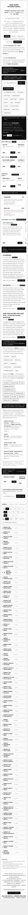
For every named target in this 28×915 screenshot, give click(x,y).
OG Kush (6, 356)
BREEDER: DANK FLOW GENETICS (12, 601)
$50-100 (14, 512)
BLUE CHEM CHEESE (9, 160)
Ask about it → (18, 135)
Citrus (6, 106)
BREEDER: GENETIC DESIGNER (11, 615)
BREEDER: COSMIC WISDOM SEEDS (12, 587)
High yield (15, 109)
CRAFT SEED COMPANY (8, 180)
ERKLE (20, 178)
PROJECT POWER (9, 477)
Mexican (21, 396)
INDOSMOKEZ (6, 161)
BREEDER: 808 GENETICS (11, 532)
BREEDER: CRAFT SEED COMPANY (12, 592)
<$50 (9, 512)
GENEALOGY (20, 36)
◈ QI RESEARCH (17, 41)
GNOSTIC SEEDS (8, 125)
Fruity (6, 102)
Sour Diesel (7, 367)
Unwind (21, 99)
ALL (7, 508)
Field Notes (20, 378)
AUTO (19, 508)
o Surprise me (8, 88)
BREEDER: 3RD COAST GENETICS (12, 528)
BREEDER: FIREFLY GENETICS (11, 611)
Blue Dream (17, 367)
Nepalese (6, 400)
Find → (21, 82)
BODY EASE (11, 519)
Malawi (14, 396)
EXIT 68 (5, 145)
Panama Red (19, 393)
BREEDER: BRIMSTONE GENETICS (13, 572)
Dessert (17, 102)
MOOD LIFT (16, 519)
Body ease (13, 99)
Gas (11, 102)
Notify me (20, 496)
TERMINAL (13, 36)
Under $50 (7, 113)
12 (16, 515)
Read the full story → (9, 280)
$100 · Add (21, 308)
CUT (23, 508)
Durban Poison (8, 386)
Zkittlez (17, 360)
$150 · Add (21, 280)
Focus (6, 99)
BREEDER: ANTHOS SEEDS (11, 553)
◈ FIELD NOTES (13, 39)
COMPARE (6, 39)
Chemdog (13, 363)
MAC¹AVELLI (6, 178)
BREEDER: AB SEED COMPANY (11, 537)
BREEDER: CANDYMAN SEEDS (11, 578)
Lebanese (15, 400)
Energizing (16, 95)
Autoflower (14, 106)
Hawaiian (6, 396)
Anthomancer (8, 223)
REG (11, 508)
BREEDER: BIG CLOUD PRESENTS (11, 562)
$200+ (23, 512)
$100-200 (18, 512)
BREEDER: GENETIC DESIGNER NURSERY (12, 620)
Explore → (22, 343)
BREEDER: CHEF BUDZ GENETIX (11, 582)
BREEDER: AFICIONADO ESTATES (11, 543)
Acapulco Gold (9, 393)
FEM (15, 508)
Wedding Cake (8, 360)
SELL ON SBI (9, 41)
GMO (16, 370)
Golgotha (7, 285)
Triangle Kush (8, 370)
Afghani (6, 383)
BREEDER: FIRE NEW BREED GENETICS (12, 606)
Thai (22, 383)
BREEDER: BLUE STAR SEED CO (11, 567)
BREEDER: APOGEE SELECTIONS (11, 557)
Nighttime (7, 95)
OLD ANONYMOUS (7, 257)
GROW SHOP (21, 39)
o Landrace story (9, 92)
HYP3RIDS (5, 319)
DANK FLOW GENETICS (8, 146)
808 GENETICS (21, 180)
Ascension (15, 123)
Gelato (14, 356)
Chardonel (7, 255)
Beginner (7, 109)
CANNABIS (7, 36)
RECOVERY (22, 518)
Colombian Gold (9, 390)
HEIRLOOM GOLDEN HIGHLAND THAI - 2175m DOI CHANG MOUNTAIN (13, 315)
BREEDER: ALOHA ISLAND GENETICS (12, 548)
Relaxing (21, 92)
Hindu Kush (14, 383)
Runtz (6, 363)
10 (13, 515)
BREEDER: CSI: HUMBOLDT (11, 596)
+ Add (9, 135)
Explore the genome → (13, 64)
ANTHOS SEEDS (6, 224)
